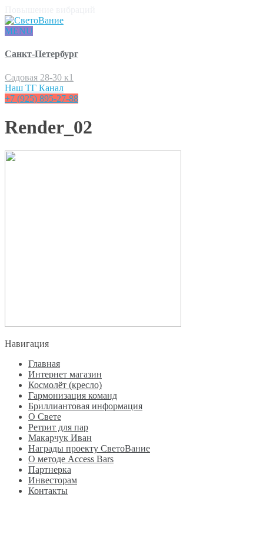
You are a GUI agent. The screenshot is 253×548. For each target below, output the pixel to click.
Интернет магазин (65, 374)
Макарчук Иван (60, 438)
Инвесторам (52, 480)
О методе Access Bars (71, 459)
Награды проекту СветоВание (89, 448)
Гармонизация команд (72, 395)
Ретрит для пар (58, 427)
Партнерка (49, 470)
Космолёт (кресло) (65, 385)
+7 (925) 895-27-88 (41, 98)
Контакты (48, 491)
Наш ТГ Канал (34, 88)
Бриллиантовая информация (85, 406)
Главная (44, 364)
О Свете (44, 417)
